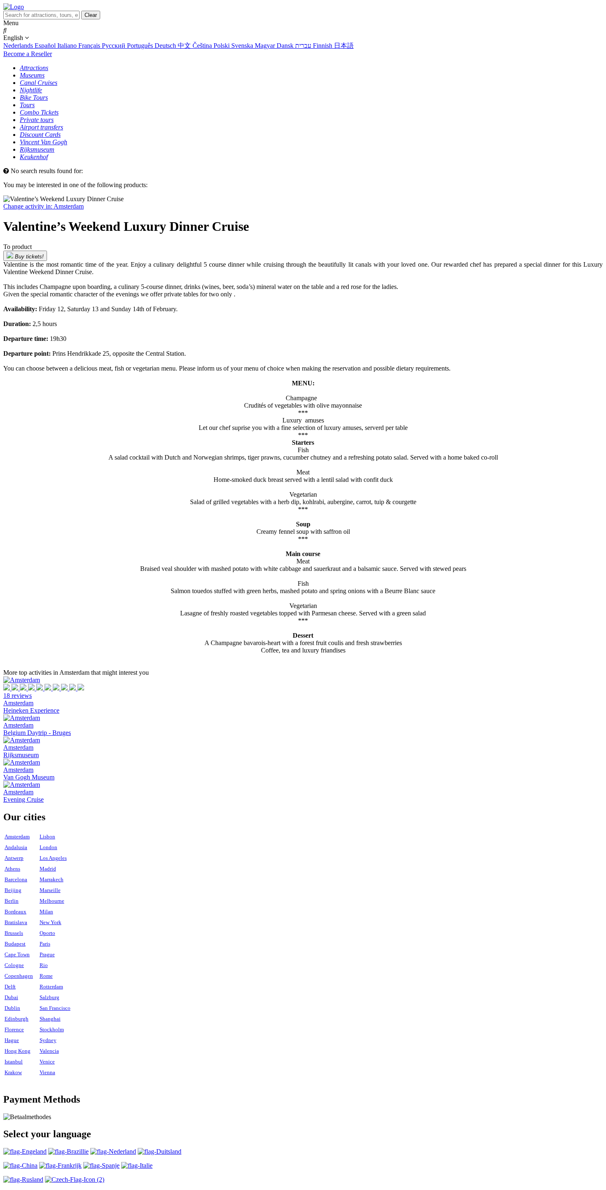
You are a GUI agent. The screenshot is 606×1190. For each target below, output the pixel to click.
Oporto (47, 933)
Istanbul (14, 1062)
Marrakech (51, 879)
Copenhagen (19, 976)
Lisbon (47, 836)
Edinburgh (16, 1019)
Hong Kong (18, 1051)
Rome (46, 976)
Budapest (15, 944)
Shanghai (50, 1019)
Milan (46, 911)
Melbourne (52, 901)
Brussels (14, 933)
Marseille (50, 890)
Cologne (14, 965)
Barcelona (16, 879)
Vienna (47, 1072)
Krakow (13, 1072)
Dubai (11, 997)
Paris (45, 944)
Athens (12, 869)
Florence (14, 1029)
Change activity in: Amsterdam (43, 206)
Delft (10, 986)
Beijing (13, 890)
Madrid (48, 869)
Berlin (12, 901)
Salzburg (49, 997)
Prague (47, 954)
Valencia (49, 1051)
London (48, 847)
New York (50, 922)
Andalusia (16, 847)
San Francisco (55, 1008)
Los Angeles (53, 858)
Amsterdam (17, 836)
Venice (47, 1062)
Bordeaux (15, 911)
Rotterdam (51, 986)
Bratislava (16, 922)
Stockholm (52, 1029)
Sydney (48, 1040)
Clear (91, 15)
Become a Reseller (27, 53)
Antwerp (14, 858)
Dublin (12, 1008)
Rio (44, 965)
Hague (12, 1040)
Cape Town (17, 954)
